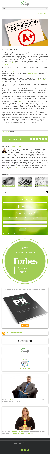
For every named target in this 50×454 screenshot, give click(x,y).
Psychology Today (17, 431)
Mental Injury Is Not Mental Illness (23, 433)
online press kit (16, 72)
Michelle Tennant (6, 131)
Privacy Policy (36, 445)
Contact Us (28, 439)
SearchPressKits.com (14, 169)
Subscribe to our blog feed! (14, 332)
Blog (20, 439)
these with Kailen (23, 101)
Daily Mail (15, 62)
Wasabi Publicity (33, 62)
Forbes (12, 400)
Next (45, 13)
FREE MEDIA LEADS (25, 368)
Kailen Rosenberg (33, 73)
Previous (40, 13)
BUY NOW (25, 325)
